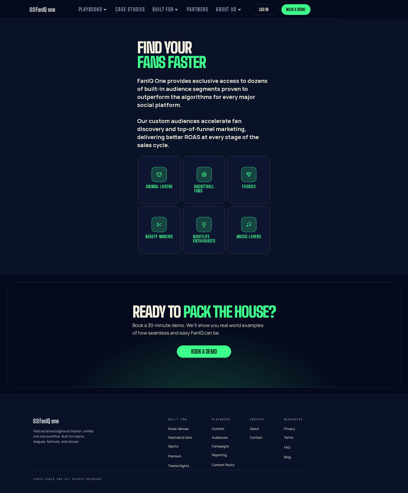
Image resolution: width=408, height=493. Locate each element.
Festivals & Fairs (180, 437)
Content (218, 428)
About (254, 428)
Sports (173, 446)
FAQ (287, 447)
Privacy (289, 428)
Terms (288, 437)
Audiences (220, 437)
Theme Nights (178, 465)
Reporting (219, 455)
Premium (174, 456)
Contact (256, 437)
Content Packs (223, 465)
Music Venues (178, 428)
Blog (287, 457)
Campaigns (220, 446)
